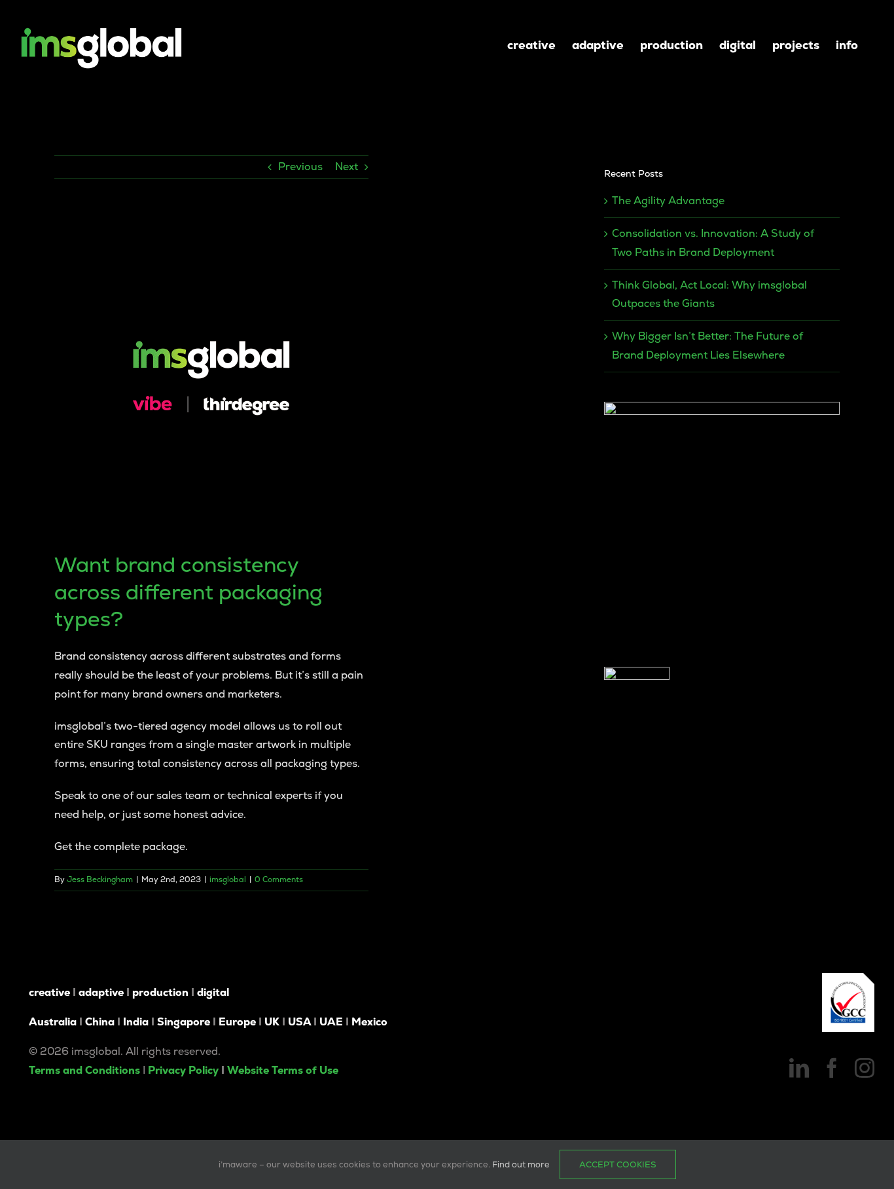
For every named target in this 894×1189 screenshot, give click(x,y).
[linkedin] (799, 1068)
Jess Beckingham (100, 879)
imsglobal (227, 879)
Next (346, 166)
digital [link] (213, 992)
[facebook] (832, 1068)
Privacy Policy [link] (183, 1070)
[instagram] (864, 1068)
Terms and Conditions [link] (84, 1070)
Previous (300, 166)
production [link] (160, 992)
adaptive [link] (101, 992)
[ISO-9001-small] (848, 978)
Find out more (521, 1164)
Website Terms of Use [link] (282, 1070)
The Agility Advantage (668, 200)
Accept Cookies (617, 1164)
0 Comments (279, 879)
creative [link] (49, 992)
